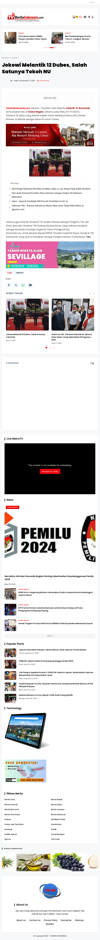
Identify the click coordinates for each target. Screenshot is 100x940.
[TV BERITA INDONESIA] (25, 16)
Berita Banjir (56, 799)
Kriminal (8, 829)
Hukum (21, 33)
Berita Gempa (57, 809)
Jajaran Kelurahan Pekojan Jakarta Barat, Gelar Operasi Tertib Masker (52, 649)
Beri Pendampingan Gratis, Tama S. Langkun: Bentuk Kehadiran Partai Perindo (78, 37)
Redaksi (50, 924)
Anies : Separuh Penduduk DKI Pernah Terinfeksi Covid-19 (40, 201)
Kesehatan (56, 824)
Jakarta (14, 57)
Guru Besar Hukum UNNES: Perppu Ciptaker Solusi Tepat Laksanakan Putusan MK (32, 37)
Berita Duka (56, 804)
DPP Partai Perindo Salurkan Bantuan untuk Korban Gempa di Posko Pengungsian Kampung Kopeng (50, 609)
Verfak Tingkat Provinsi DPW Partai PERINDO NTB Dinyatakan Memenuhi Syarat (55, 623)
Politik (54, 829)
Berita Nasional (58, 814)
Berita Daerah (11, 804)
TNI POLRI (55, 839)
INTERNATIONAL (58, 819)
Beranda (5, 57)
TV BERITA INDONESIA (58, 936)
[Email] (30, 285)
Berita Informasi (12, 814)
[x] (16, 285)
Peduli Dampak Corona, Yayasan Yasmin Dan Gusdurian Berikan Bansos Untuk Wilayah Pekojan (56, 685)
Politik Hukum (12, 507)
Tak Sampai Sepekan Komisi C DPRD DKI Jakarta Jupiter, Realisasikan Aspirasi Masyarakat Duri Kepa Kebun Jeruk (56, 673)
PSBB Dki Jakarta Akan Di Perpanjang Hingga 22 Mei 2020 (46, 661)
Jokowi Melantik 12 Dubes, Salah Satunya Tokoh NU (25, 335)
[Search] (80, 17)
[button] (44, 47)
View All (50, 636)
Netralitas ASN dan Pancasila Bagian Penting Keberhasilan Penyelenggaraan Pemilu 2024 (49, 578)
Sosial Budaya (57, 834)
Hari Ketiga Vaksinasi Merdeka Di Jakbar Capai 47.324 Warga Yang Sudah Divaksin (51, 189)
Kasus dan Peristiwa (14, 824)
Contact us (34, 920)
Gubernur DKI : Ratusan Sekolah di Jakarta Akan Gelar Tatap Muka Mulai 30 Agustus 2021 (71, 337)
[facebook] (9, 285)
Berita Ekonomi (12, 809)
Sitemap (79, 920)
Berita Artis (10, 799)
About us (21, 920)
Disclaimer (66, 920)
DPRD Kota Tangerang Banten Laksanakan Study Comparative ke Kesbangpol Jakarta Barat (55, 593)
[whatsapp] (23, 285)
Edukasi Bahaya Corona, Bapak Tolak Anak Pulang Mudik (46, 695)
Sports (8, 839)
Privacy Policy (51, 920)
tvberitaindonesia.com (18, 108)
